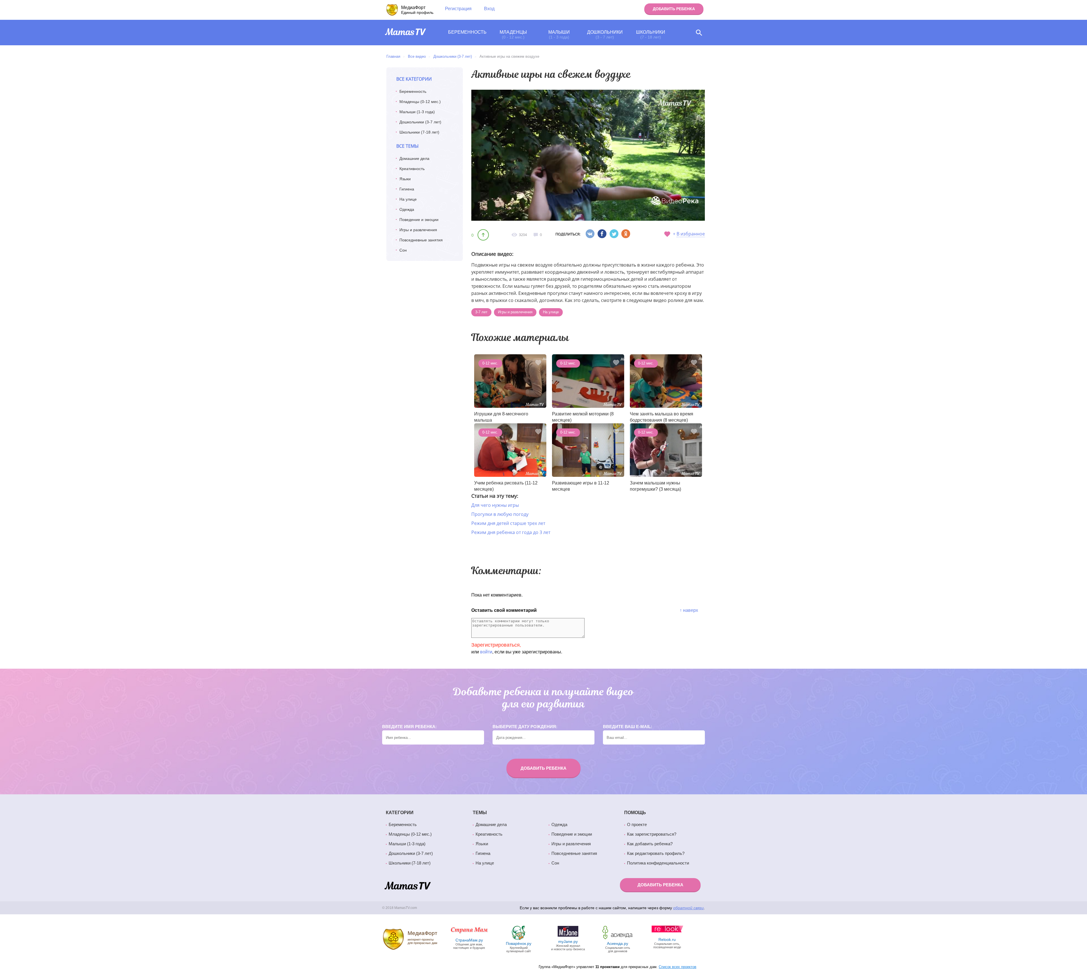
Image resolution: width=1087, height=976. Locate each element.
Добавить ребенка (674, 9)
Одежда (406, 209)
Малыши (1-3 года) (417, 112)
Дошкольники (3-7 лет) (420, 122)
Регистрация (458, 8)
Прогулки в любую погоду (499, 514)
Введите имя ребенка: (409, 726)
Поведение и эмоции (418, 219)
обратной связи (688, 908)
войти (486, 651)
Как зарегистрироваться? (651, 834)
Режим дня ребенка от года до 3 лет (510, 532)
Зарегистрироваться (495, 645)
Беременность (467, 32)
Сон (403, 250)
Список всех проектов (677, 967)
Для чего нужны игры (495, 505)
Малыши (559, 34)
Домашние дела (414, 158)
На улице (408, 199)
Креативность (412, 168)
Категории (400, 812)
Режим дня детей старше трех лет (508, 523)
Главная (393, 56)
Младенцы (513, 34)
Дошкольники (605, 34)
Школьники (650, 34)
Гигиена (406, 189)
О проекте (637, 824)
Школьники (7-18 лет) (419, 132)
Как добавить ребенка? (650, 844)
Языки (405, 179)
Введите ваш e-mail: (627, 726)
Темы (480, 812)
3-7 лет (481, 312)
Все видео (417, 56)
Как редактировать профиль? (655, 853)
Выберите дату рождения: (525, 726)
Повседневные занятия (421, 240)
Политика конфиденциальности (658, 863)
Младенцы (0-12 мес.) (420, 101)
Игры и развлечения (418, 230)
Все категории (414, 79)
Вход (489, 8)
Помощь (635, 812)
